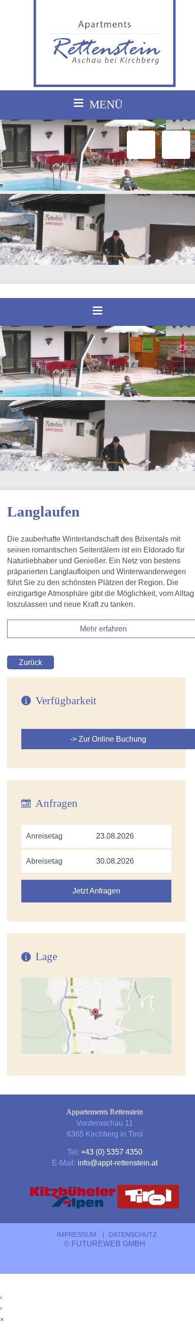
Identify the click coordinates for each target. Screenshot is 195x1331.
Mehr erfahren (103, 629)
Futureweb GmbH (108, 1243)
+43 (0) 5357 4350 (111, 1151)
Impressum (77, 1234)
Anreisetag (44, 836)
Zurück (30, 662)
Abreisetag (44, 861)
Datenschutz (132, 1234)
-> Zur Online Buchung (108, 739)
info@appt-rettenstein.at (118, 1162)
